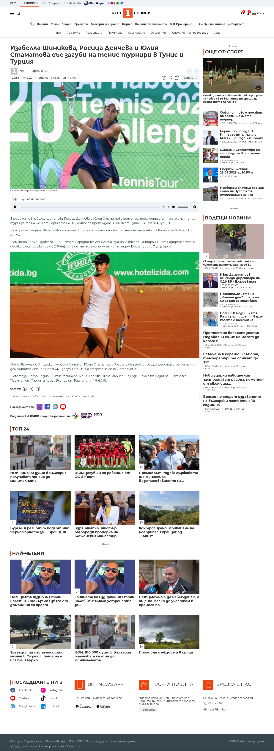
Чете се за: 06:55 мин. (235, 268)
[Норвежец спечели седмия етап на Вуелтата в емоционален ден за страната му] (210, 193)
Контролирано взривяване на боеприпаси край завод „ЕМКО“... (166, 532)
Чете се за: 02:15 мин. (234, 366)
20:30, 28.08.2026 (230, 285)
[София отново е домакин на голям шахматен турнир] (210, 118)
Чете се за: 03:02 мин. (235, 388)
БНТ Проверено (181, 24)
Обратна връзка (55, 741)
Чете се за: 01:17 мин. (234, 409)
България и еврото (105, 24)
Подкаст (237, 24)
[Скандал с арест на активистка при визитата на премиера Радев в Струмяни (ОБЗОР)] (233, 241)
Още (217, 32)
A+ (189, 71)
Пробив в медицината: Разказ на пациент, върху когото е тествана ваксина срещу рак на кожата (241, 317)
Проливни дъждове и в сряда (166, 652)
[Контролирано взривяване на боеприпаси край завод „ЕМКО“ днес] (169, 508)
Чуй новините (214, 24)
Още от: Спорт (224, 52)
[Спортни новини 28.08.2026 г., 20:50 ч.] (210, 175)
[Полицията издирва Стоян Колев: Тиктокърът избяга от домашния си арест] (40, 577)
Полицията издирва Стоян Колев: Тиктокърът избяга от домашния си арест (39, 601)
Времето (81, 24)
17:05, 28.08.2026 (229, 324)
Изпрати (148, 709)
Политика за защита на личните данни (110, 741)
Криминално (136, 32)
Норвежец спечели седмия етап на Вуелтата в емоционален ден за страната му (242, 191)
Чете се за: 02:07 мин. (233, 326)
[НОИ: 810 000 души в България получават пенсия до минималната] (40, 452)
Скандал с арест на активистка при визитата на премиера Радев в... (230, 263)
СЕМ (71, 741)
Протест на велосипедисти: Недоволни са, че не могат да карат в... (231, 337)
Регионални (94, 32)
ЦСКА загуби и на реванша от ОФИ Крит (102, 475)
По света (73, 32)
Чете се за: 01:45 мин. (235, 345)
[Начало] (32, 24)
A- (197, 71)
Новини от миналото (151, 24)
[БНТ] (15, 71)
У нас (57, 32)
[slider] (89, 207)
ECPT (80, 741)
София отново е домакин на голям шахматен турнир (241, 116)
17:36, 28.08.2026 (213, 409)
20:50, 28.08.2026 (213, 345)
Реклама (104, 544)
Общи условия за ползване (26, 741)
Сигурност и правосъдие (190, 32)
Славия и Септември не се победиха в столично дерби (240, 153)
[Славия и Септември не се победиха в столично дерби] (210, 155)
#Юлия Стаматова (25, 396)
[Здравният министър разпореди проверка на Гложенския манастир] (105, 508)
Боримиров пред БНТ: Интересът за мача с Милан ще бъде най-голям (241, 135)
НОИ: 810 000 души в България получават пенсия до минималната (38, 477)
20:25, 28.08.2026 (230, 305)
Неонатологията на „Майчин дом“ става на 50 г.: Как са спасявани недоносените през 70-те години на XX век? (242, 297)
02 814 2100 (215, 702)
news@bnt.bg (217, 709)
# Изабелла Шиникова (80, 396)
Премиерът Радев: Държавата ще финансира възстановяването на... (168, 477)
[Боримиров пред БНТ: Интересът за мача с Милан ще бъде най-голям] (210, 137)
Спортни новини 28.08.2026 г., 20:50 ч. (236, 171)
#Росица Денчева (52, 396)
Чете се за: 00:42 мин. (233, 288)
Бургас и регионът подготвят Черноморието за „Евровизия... (39, 530)
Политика (115, 32)
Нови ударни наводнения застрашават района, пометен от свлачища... (233, 379)
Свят (55, 24)
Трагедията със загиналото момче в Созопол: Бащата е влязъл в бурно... (37, 656)
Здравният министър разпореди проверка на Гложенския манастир (96, 532)
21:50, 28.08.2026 (213, 366)
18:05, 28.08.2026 (213, 388)
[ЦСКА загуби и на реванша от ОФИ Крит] (105, 452)
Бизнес (127, 24)
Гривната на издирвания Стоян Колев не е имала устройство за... (104, 601)
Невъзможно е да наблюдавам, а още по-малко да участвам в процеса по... (169, 601)
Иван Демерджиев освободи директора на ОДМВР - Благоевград (240, 278)
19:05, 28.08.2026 (213, 268)
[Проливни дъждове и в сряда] (169, 632)
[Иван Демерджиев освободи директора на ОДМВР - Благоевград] (210, 280)
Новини (42, 24)
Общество (159, 32)
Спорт (67, 24)
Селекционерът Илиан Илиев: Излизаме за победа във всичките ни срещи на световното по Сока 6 (232, 98)
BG (259, 13)
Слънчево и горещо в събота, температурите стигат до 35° (231, 358)
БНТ (13, 3)
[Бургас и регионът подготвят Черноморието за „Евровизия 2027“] (40, 508)
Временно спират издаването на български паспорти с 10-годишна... (232, 401)
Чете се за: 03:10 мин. (233, 307)
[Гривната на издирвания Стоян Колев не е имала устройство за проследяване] (105, 577)
